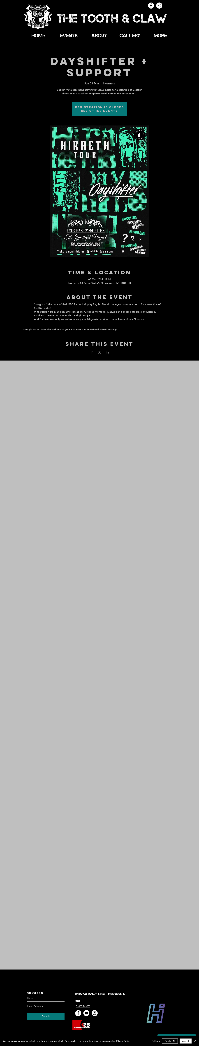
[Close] (195, 1041)
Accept (185, 1041)
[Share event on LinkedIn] (107, 352)
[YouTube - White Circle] (86, 1013)
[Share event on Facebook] (91, 352)
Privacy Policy (123, 1041)
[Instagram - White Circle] (159, 5)
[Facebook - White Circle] (151, 5)
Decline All (170, 1041)
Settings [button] (156, 1041)
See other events (99, 111)
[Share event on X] (99, 352)
